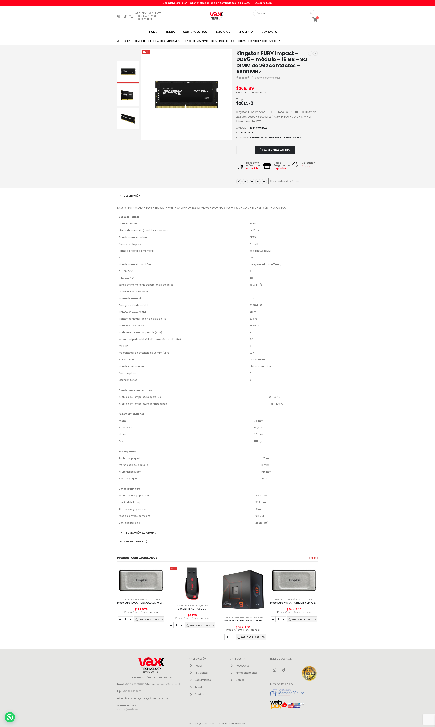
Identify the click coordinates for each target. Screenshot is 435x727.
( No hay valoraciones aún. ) (267, 77)
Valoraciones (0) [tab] (135, 541)
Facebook (239, 181)
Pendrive (205, 605)
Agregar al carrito (277, 149)
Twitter (245, 181)
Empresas (307, 166)
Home (153, 32)
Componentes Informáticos (267, 137)
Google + (258, 181)
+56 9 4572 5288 (134, 684)
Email (264, 181)
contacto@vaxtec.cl (168, 684)
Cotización (308, 163)
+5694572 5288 (262, 3)
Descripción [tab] (132, 195)
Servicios (223, 32)
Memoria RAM (293, 137)
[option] (128, 71)
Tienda (170, 32)
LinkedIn (251, 181)
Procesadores (256, 617)
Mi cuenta (246, 32)
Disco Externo (154, 599)
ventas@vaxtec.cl (127, 709)
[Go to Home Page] (118, 41)
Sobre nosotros (195, 32)
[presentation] (141, 94)
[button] (310, 558)
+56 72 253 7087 (132, 691)
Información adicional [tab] (140, 532)
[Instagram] (119, 16)
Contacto (269, 32)
